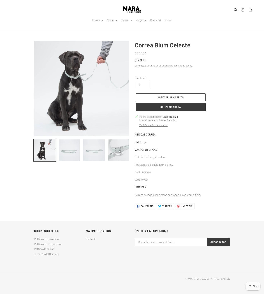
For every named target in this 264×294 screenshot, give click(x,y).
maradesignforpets (201, 279)
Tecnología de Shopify (220, 279)
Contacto (91, 239)
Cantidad (141, 78)
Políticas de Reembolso (47, 244)
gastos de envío (147, 65)
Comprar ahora (170, 106)
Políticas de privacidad (47, 239)
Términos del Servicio (46, 254)
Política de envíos (44, 249)
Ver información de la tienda (153, 125)
